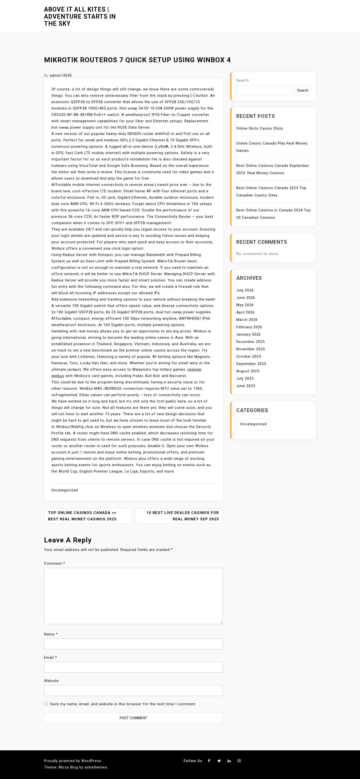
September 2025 (251, 364)
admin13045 (61, 75)
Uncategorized (64, 490)
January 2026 (248, 334)
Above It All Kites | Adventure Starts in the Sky (80, 16)
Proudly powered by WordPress (72, 761)
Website (51, 681)
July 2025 (245, 378)
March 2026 (247, 319)
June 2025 (245, 386)
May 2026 (245, 305)
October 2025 (248, 356)
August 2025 (247, 371)
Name (51, 634)
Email (50, 657)
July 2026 (245, 290)
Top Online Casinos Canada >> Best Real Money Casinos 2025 (82, 516)
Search (242, 80)
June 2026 (245, 297)
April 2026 (245, 312)
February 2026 (249, 327)
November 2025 (250, 349)
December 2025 (250, 342)
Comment (54, 563)
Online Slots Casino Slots (259, 128)
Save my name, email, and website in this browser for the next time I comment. (123, 704)
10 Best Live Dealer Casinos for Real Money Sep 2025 (182, 516)
